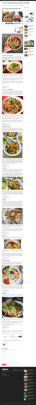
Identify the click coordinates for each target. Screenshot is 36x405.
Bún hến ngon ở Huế (5, 333)
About (2, 0)
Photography (18, 0)
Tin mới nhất (16, 0)
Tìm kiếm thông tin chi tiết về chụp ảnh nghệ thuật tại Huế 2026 (30, 386)
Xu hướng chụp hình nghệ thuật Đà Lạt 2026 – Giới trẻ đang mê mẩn (31, 383)
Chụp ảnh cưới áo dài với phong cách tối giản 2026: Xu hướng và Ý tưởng (31, 399)
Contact (6, 0)
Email (2, 360)
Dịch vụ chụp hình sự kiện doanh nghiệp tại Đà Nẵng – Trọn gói (31, 55)
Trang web (14, 360)
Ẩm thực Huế (9, 0)
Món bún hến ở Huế (20, 333)
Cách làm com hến (9, 333)
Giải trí (11, 5)
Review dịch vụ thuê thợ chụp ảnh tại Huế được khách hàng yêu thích (31, 48)
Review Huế (14, 0)
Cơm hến (4, 89)
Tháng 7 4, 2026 (29, 52)
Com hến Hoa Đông (13, 333)
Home (2, 5)
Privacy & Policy (4, 0)
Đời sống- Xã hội (11, 0)
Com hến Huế (17, 333)
